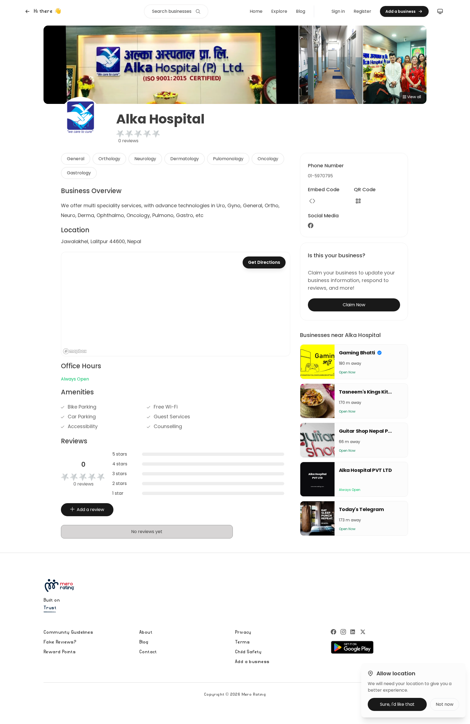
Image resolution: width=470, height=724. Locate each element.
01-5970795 (320, 176)
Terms (242, 642)
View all (414, 97)
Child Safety (248, 651)
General (75, 159)
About (145, 632)
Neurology (145, 159)
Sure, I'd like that (397, 704)
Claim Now (354, 305)
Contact (148, 651)
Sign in (338, 11)
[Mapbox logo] (75, 351)
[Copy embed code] (312, 201)
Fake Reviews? (60, 642)
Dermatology (184, 159)
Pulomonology (228, 159)
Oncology (268, 159)
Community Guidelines (68, 632)
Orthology (109, 159)
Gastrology (79, 173)
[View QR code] (358, 201)
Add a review (90, 509)
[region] (175, 304)
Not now (444, 704)
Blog (300, 11)
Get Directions (264, 262)
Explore (279, 11)
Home (256, 11)
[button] (42, 11)
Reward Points (60, 651)
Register (362, 11)
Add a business (252, 661)
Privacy (243, 632)
